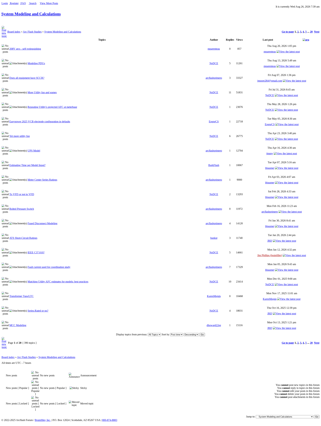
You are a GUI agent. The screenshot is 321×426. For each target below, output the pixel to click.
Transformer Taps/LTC (21, 296)
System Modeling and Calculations (31, 14)
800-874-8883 (109, 420)
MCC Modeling (17, 325)
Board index (13, 31)
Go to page (288, 31)
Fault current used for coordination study (49, 267)
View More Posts (49, 3)
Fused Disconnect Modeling (42, 223)
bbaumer (269, 168)
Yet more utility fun (19, 136)
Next (316, 31)
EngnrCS (214, 121)
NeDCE (213, 63)
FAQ (23, 3)
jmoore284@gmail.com (269, 80)
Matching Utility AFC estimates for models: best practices (58, 281)
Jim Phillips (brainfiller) (269, 255)
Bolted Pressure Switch (21, 208)
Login (5, 3)
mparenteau (214, 48)
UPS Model (34, 150)
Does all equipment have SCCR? (26, 77)
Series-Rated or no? (38, 310)
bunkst (213, 237)
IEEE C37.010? (36, 252)
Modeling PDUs (36, 63)
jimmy (269, 153)
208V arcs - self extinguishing (25, 48)
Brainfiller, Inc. (43, 420)
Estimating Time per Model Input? (27, 165)
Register (14, 3)
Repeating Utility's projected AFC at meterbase (52, 107)
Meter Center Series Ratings (42, 179)
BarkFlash (213, 165)
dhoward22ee (214, 325)
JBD (269, 240)
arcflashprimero (214, 77)
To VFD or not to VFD (21, 194)
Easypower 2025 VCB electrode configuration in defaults (39, 121)
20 (311, 31)
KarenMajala (214, 296)
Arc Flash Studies (32, 31)
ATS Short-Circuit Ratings (23, 237)
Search (32, 3)
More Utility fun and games (42, 92)
